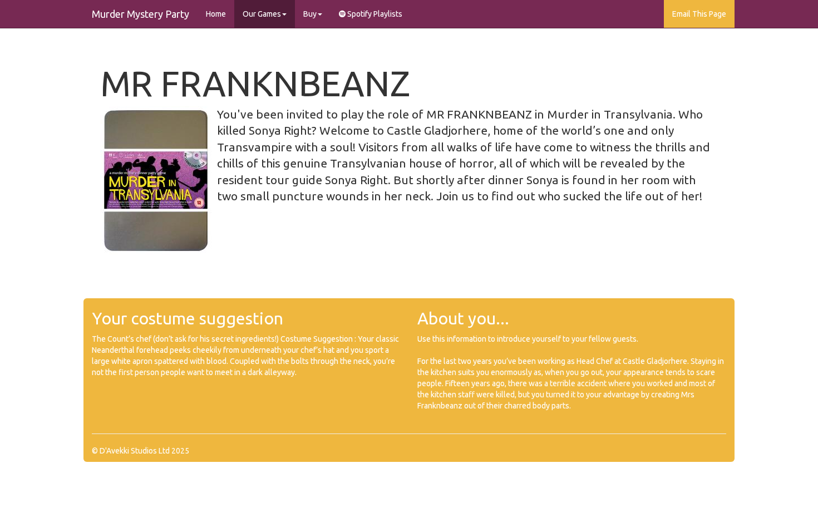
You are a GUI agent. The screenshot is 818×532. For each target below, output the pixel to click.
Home (216, 13)
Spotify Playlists (374, 13)
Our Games (262, 13)
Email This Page (699, 13)
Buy (310, 13)
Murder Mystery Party (140, 13)
